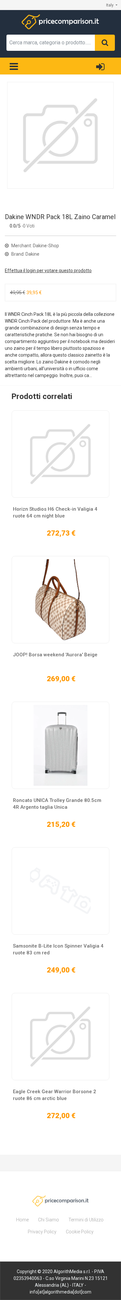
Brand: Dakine (24, 254)
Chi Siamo (48, 1219)
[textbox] (50, 43)
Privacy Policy (42, 1231)
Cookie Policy (80, 1231)
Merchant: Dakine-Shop (34, 245)
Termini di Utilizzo (86, 1219)
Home (22, 1219)
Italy (110, 5)
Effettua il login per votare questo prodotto (48, 270)
